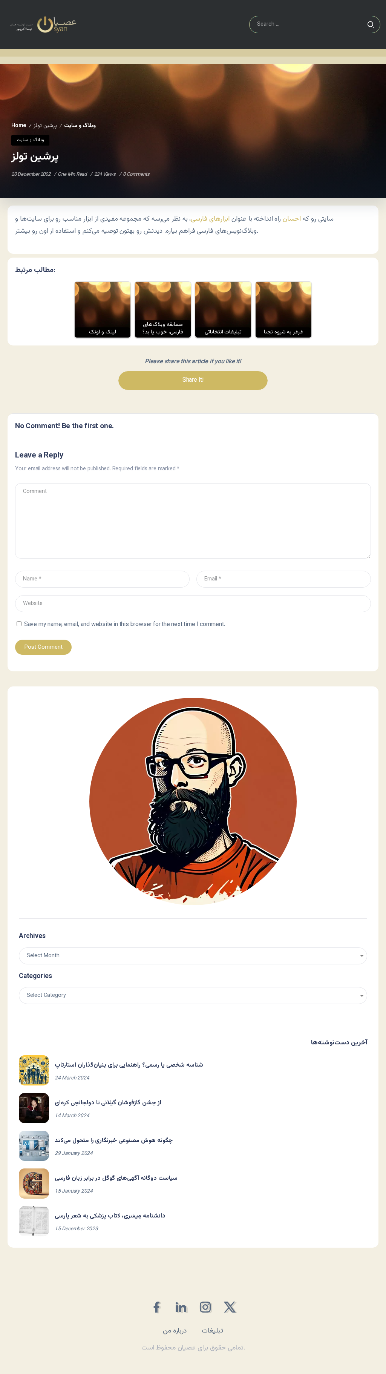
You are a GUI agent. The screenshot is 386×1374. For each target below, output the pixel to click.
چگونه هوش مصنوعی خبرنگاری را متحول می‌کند (114, 1140)
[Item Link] (34, 1070)
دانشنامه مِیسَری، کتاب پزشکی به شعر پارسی (110, 1216)
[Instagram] (205, 1307)
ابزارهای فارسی (210, 219)
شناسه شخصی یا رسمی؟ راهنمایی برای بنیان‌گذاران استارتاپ (129, 1065)
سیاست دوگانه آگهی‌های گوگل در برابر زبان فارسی (116, 1178)
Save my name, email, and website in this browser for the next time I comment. (124, 624)
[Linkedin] (180, 1307)
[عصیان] (43, 24)
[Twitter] (229, 1307)
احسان (292, 219)
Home (18, 125)
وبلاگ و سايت (80, 125)
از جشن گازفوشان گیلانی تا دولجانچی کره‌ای (108, 1103)
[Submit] (370, 24)
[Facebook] (156, 1307)
